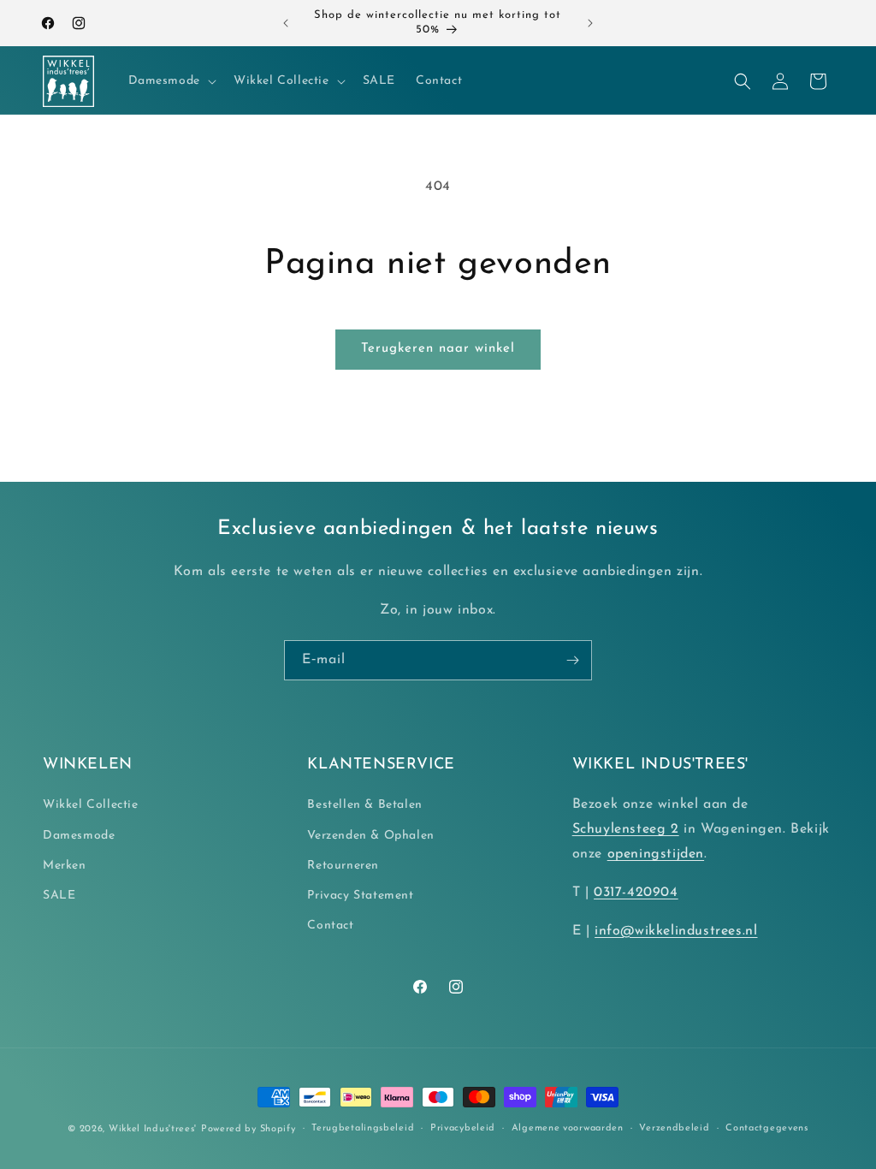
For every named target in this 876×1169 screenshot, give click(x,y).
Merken (64, 865)
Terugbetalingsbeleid (362, 1128)
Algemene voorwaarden (568, 1128)
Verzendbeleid (674, 1128)
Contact (330, 925)
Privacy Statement (360, 895)
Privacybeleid (462, 1128)
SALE (59, 895)
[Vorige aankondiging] (286, 23)
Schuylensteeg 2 (625, 829)
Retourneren (343, 865)
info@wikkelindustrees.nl (676, 931)
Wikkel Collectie (91, 804)
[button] (170, 81)
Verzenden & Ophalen (370, 835)
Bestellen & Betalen (364, 804)
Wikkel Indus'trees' (153, 1129)
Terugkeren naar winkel (438, 348)
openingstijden (655, 854)
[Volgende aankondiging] (590, 23)
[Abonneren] (572, 660)
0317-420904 (636, 892)
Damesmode (79, 835)
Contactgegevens (766, 1128)
